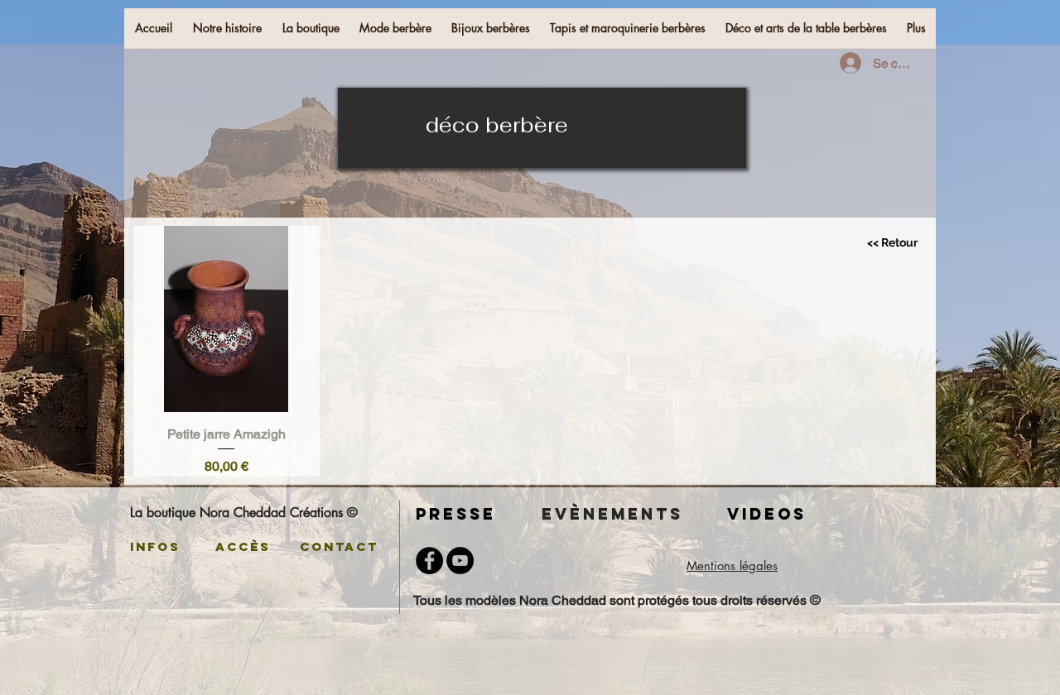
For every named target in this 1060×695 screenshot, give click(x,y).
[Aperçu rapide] (226, 319)
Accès (246, 546)
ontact (347, 546)
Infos (155, 546)
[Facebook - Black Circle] (429, 560)
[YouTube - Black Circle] (460, 560)
